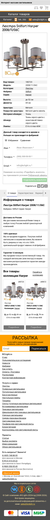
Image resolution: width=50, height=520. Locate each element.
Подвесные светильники (13, 389)
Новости (6, 363)
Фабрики (6, 366)
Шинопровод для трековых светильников (21, 412)
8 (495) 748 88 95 (10, 455)
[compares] (13, 296)
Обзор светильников (11, 447)
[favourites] (20, 296)
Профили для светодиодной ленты (18, 424)
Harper (29, 95)
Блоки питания (9, 427)
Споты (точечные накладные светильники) (22, 403)
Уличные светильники (12, 415)
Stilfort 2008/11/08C (35, 306)
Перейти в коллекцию (38, 273)
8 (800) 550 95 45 (10, 466)
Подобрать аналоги (34, 180)
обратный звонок (11, 473)
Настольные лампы (11, 398)
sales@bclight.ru (39, 19)
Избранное (13, 140)
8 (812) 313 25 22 (10, 461)
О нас (4, 357)
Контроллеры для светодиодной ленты (20, 430)
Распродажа (8, 375)
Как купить (7, 369)
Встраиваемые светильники (15, 406)
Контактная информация (13, 378)
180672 (43, 282)
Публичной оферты (37, 175)
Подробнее (13, 327)
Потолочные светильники (14, 392)
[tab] (12, 193)
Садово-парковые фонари (14, 418)
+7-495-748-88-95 (20, 19)
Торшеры (6, 401)
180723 (21, 282)
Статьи (5, 438)
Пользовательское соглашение (16, 360)
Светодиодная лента (11, 421)
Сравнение (25, 140)
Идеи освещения (9, 444)
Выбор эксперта (9, 441)
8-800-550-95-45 (24, 19)
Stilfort (28, 91)
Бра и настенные (9, 395)
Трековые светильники (12, 409)
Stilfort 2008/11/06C (12, 306)
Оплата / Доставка (11, 372)
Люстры (29, 88)
